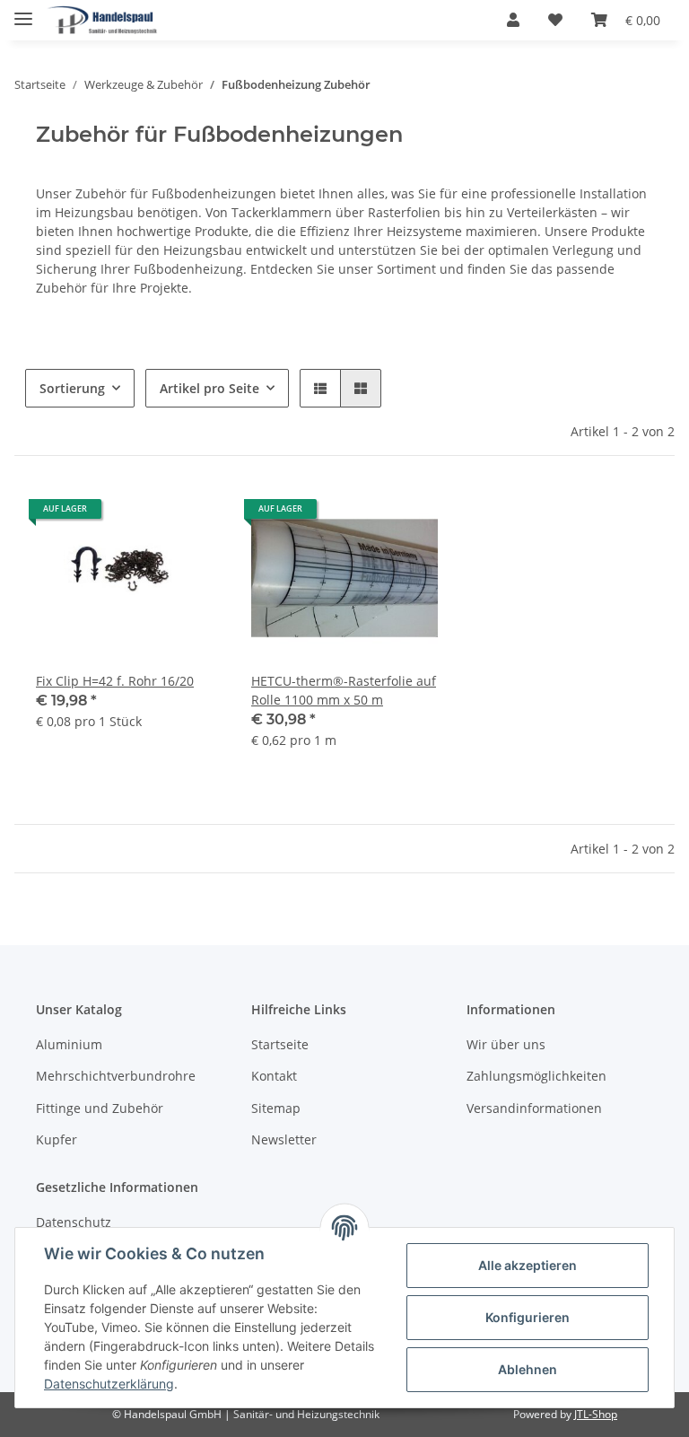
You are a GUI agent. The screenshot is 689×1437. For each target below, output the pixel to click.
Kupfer (56, 1139)
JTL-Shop (595, 1414)
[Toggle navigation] (23, 11)
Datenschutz (73, 1222)
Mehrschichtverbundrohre (116, 1075)
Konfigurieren (527, 1317)
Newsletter (284, 1139)
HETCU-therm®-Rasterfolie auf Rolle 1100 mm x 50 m (343, 690)
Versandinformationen (534, 1108)
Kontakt (274, 1075)
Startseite (280, 1044)
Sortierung (72, 388)
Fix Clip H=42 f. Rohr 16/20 (115, 680)
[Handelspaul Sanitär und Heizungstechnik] (102, 20)
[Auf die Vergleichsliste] (145, 515)
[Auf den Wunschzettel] (192, 515)
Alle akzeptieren (527, 1265)
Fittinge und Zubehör (99, 1108)
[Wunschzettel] (555, 20)
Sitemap (276, 1108)
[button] (513, 20)
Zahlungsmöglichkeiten (536, 1075)
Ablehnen (527, 1369)
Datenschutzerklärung (109, 1383)
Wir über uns (506, 1044)
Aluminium (69, 1044)
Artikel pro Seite (209, 388)
